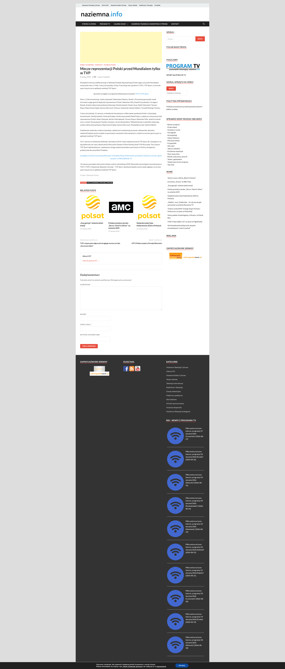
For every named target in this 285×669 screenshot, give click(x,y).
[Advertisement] (121, 47)
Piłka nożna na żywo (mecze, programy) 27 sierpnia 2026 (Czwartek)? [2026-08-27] (195, 433)
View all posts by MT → (90, 261)
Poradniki (157, 5)
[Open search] (203, 24)
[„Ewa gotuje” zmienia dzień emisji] (93, 208)
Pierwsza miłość (173, 140)
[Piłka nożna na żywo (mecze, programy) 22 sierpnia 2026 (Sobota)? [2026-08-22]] (175, 560)
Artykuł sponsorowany (175, 403)
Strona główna (89, 24)
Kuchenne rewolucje (175, 151)
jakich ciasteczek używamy (132, 666)
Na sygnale (171, 132)
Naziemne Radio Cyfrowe (118, 5)
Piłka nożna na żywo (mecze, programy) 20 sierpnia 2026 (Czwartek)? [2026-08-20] (195, 596)
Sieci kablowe (171, 399)
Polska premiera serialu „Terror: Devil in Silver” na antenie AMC (119, 225)
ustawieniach (161, 667)
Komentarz (85, 285)
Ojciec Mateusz (173, 138)
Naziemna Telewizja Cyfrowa (91, 5)
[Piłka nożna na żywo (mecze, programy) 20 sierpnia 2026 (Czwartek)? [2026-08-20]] (175, 606)
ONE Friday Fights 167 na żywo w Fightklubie (185, 222)
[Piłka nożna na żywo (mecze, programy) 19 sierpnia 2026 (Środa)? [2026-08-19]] (175, 629)
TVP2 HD (109, 182)
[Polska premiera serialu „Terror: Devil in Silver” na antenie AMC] (121, 208)
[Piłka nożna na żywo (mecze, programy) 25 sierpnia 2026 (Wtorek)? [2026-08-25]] (175, 490)
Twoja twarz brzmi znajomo (177, 162)
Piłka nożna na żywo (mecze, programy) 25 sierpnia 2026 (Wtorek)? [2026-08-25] (194, 480)
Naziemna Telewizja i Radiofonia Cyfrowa (149, 24)
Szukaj (171, 88)
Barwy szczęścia (173, 124)
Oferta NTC (105, 5)
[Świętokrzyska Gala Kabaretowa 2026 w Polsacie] (149, 208)
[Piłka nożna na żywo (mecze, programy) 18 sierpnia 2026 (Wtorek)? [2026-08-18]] (175, 652)
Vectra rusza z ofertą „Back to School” (182, 178)
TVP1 (137, 94)
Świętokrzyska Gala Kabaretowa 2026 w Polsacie (149, 224)
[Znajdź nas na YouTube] (137, 368)
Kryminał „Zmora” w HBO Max (179, 182)
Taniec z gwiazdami (174, 159)
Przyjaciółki (171, 143)
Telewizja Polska (110, 65)
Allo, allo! (171, 146)
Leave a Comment (104, 77)
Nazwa (83, 314)
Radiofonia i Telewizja (146, 5)
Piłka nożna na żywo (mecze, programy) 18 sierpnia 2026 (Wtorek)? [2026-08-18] (194, 642)
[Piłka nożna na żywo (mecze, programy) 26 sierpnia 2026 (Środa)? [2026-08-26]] (175, 467)
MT (95, 77)
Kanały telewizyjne (87, 65)
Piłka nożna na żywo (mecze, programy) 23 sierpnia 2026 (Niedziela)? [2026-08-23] (194, 526)
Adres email (86, 324)
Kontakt (175, 24)
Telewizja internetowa (174, 383)
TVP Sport (145, 94)
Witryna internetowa (90, 335)
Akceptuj (182, 665)
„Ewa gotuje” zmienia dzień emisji (180, 185)
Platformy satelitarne (174, 395)
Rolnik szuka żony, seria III (177, 157)
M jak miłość (172, 127)
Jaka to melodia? (173, 148)
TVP (88, 182)
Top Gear (170, 165)
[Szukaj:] (185, 38)
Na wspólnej (172, 135)
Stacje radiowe (132, 5)
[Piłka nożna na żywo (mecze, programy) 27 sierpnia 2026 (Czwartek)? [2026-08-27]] (175, 443)
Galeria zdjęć (120, 24)
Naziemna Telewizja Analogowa (178, 411)
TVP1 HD (102, 182)
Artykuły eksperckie (174, 407)
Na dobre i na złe (173, 130)
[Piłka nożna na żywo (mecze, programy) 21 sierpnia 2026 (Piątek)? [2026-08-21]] (175, 583)
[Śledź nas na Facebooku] (126, 368)
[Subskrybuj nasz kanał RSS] (131, 368)
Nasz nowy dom (173, 154)
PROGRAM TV (105, 24)
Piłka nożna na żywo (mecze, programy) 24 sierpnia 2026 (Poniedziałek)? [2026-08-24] (194, 503)
